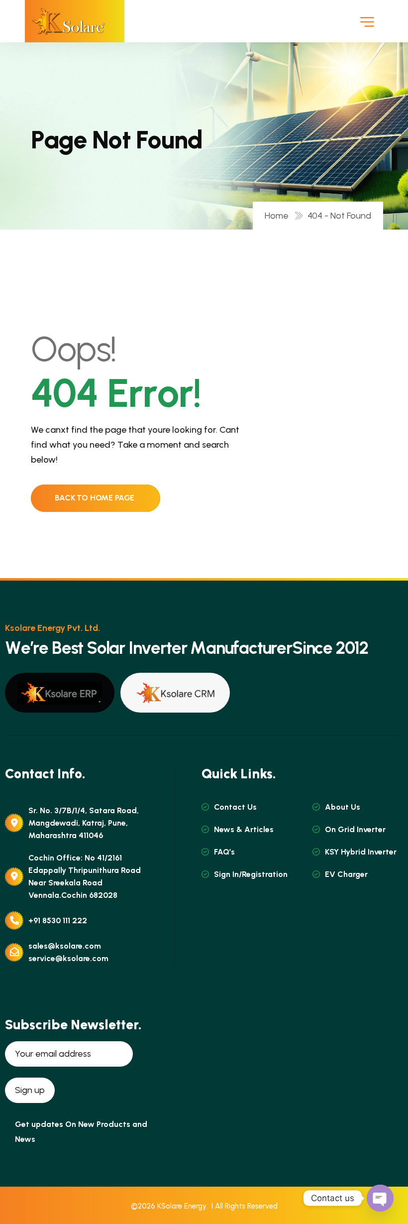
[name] (68, 21)
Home (279, 215)
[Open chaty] (380, 1198)
